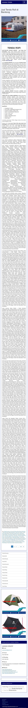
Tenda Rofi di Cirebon (16, 537)
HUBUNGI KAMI (5, 704)
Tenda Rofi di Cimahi (10, 542)
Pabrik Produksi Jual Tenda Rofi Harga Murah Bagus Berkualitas (14, 531)
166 (21, 546)
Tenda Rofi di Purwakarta (6, 540)
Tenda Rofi (15, 535)
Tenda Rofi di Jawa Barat (9, 535)
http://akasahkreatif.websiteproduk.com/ (10, 672)
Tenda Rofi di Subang (14, 540)
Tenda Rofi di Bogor (15, 536)
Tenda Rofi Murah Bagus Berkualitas (9, 532)
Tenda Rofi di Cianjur (8, 537)
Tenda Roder (4, 572)
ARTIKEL (4, 703)
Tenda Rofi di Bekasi (8, 536)
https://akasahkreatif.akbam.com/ (8, 673)
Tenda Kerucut (5, 583)
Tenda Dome (4, 578)
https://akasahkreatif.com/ (7, 669)
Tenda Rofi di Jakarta (18, 532)
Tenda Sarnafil (5, 580)
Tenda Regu (4, 569)
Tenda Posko (4, 575)
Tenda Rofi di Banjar (18, 541)
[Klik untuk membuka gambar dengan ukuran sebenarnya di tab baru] (14, 29)
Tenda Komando (5, 564)
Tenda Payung (5, 558)
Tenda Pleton (4, 567)
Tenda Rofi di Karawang (17, 538)
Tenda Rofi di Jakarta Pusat (14, 533)
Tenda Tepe (4, 586)
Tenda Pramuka (5, 553)
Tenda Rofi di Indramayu (9, 538)
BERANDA (4, 699)
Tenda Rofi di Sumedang (10, 541)
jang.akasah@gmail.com (7, 650)
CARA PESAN (5, 702)
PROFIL (3, 700)
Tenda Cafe (4, 556)
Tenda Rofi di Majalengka (11, 539)
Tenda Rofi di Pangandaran (20, 539)
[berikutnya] (23, 546)
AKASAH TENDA (7, 2)
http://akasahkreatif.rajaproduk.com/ (9, 670)
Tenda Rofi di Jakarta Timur (12, 534)
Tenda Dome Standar (13, 686)
